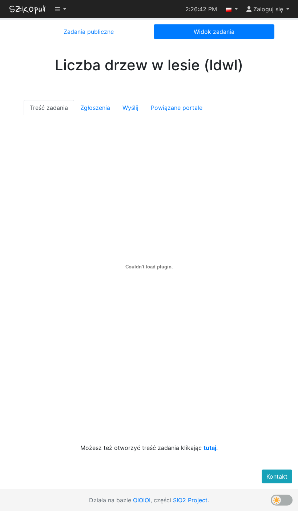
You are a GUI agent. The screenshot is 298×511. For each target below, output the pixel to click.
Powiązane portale (176, 107)
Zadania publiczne (89, 31)
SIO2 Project (190, 500)
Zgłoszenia (95, 107)
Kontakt (276, 476)
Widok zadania (214, 31)
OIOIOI (141, 500)
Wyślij (130, 107)
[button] (231, 9)
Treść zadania (49, 107)
